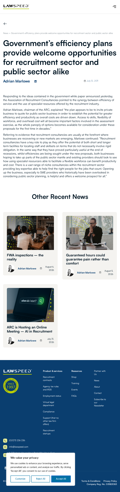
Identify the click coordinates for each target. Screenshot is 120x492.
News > (6, 33)
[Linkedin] (35, 81)
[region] (40, 469)
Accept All (61, 479)
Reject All (40, 479)
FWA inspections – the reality (25, 257)
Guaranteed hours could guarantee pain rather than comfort (87, 259)
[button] (114, 7)
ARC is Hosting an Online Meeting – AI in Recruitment (29, 329)
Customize (20, 479)
